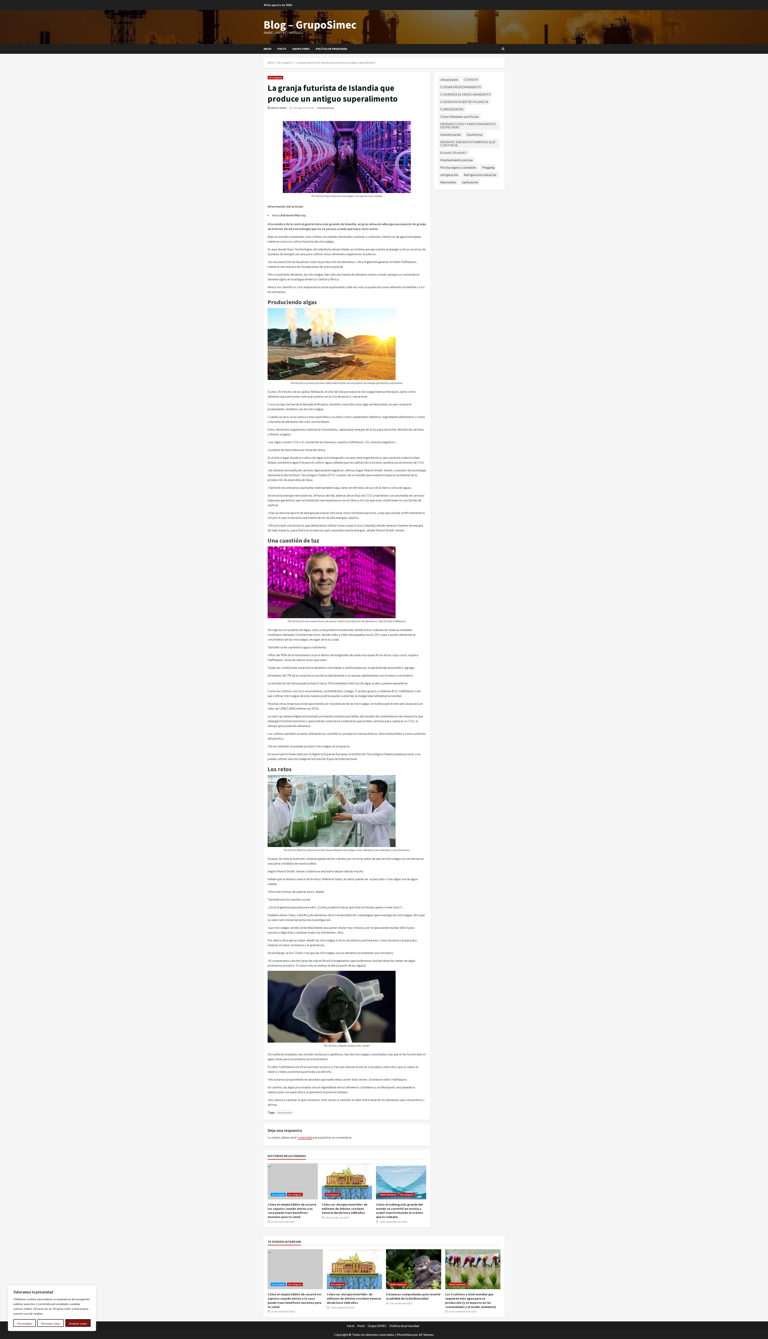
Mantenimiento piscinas (456, 160)
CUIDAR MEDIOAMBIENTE (460, 87)
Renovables (448, 182)
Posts (281, 49)
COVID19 (471, 79)
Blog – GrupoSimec (310, 25)
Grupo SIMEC (301, 49)
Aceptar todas (78, 1323)
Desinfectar (475, 134)
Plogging (488, 167)
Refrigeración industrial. (480, 174)
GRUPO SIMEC (278, 107)
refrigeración (449, 174)
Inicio (267, 49)
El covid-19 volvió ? (453, 152)
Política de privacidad (331, 49)
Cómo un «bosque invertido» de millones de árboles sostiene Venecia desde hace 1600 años (347, 1181)
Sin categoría (275, 77)
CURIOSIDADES (451, 109)
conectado (305, 1137)
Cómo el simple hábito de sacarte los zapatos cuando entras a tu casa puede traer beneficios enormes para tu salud (293, 1181)
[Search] (503, 49)
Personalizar (24, 1323)
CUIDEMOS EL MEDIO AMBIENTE (465, 94)
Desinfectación (450, 134)
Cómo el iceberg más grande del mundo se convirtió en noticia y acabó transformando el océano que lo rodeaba (401, 1181)
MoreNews (405, 1334)
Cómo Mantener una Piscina (459, 116)
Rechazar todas (50, 1323)
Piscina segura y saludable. (458, 167)
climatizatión (284, 1112)
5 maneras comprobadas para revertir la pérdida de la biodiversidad (413, 1269)
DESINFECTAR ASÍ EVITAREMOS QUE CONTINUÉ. (467, 143)
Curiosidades (278, 1194)
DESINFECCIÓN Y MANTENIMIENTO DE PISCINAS (468, 125)
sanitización (470, 182)
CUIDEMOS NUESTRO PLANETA (464, 101)
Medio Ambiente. (388, 1194)
